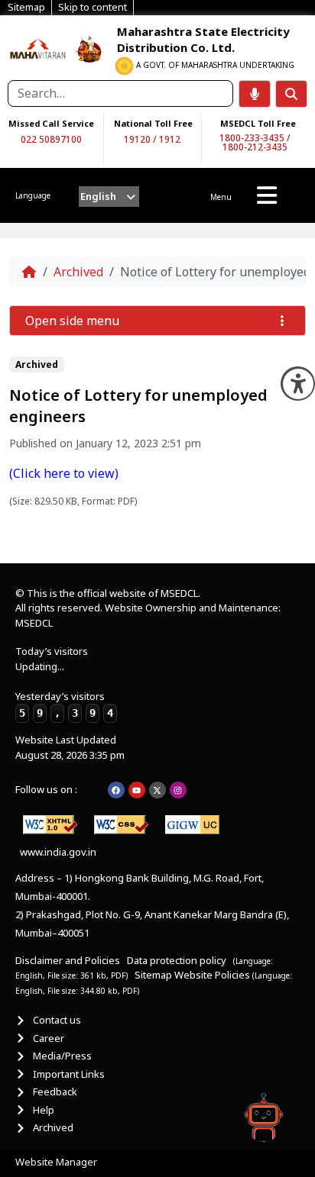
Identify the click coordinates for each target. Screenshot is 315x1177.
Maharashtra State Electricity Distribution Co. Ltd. (203, 39)
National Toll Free (153, 123)
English (98, 196)
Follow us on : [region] (46, 789)
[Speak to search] (255, 94)
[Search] (291, 94)
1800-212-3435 (254, 146)
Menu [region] (221, 197)
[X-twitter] (157, 790)
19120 (137, 139)
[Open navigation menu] (267, 195)
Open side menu (72, 320)
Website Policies (213, 975)
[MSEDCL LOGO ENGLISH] (38, 48)
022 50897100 (51, 139)
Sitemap (153, 975)
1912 (169, 139)
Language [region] (32, 195)
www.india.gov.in (58, 852)
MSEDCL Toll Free (258, 123)
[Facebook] (116, 790)
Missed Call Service (51, 123)
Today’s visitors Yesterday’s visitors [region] (64, 681)
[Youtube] (136, 790)
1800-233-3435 (251, 137)
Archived (78, 271)
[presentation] (109, 196)
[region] (38, 48)
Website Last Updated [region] (70, 747)
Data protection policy (178, 960)
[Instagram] (178, 790)
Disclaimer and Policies (67, 960)
